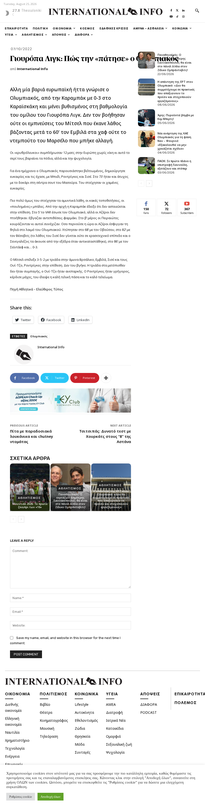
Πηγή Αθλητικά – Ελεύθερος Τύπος (36, 289)
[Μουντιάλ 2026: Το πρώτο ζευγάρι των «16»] (30, 487)
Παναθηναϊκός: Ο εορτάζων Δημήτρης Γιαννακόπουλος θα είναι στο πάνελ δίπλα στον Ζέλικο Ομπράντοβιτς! (71, 500)
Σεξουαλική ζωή (119, 744)
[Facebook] (171, 9)
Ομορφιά (113, 736)
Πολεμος (185, 702)
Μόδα (79, 744)
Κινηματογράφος (54, 720)
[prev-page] (13, 519)
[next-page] (21, 519)
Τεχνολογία (14, 748)
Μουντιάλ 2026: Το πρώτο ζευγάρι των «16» (30, 505)
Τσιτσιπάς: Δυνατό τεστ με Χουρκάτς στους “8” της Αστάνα (105, 436)
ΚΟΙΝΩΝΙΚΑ (86, 694)
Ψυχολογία (115, 752)
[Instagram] (183, 15)
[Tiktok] (177, 15)
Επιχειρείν (14, 764)
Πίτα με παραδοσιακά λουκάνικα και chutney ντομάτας (31, 436)
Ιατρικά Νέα (116, 720)
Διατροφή (114, 712)
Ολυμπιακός (39, 336)
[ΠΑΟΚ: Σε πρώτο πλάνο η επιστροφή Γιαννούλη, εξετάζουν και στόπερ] (146, 165)
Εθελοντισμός (86, 720)
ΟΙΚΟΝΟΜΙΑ (17, 694)
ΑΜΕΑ (111, 704)
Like (146, 202)
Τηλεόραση (49, 736)
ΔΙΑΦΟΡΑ (148, 704)
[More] (106, 378)
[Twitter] (177, 9)
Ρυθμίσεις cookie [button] (20, 797)
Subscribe (187, 202)
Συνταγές (82, 752)
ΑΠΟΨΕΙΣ (150, 694)
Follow (166, 202)
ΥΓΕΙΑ (112, 694)
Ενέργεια (12, 756)
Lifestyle (81, 704)
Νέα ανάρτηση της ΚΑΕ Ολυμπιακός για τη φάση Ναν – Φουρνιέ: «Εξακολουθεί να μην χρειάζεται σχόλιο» (174, 141)
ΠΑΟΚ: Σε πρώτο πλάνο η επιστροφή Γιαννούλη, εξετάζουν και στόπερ (174, 165)
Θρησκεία (82, 736)
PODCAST (148, 712)
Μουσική (47, 728)
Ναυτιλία (12, 732)
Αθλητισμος (29, 497)
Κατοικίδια (115, 728)
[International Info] (24, 354)
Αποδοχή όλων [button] (50, 797)
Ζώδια (80, 728)
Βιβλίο (45, 704)
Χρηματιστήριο (17, 740)
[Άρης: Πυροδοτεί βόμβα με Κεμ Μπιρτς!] (146, 117)
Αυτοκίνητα (84, 712)
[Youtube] (171, 15)
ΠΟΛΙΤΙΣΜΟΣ (53, 694)
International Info (32, 69)
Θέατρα (46, 712)
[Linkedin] (183, 9)
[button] (197, 10)
